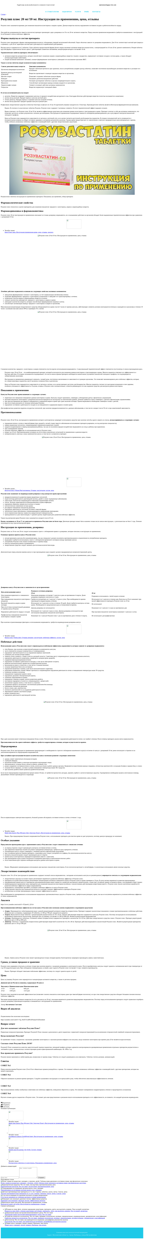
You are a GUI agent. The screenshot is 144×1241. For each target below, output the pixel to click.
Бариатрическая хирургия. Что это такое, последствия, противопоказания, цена (27, 1186)
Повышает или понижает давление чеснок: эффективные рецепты (23, 1200)
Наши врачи (67, 12)
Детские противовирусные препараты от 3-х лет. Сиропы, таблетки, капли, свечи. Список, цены (33, 1193)
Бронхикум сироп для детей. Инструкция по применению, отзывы (23, 1204)
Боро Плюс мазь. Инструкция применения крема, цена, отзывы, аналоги (29, 232)
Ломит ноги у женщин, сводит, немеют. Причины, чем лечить (25, 1225)
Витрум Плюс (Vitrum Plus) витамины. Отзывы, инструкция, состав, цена (29, 490)
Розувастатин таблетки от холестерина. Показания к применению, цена (33, 1163)
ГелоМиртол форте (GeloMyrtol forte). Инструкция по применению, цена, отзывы (36, 1136)
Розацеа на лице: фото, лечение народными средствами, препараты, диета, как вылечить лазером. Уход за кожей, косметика (46, 1211)
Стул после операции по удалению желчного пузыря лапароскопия (23, 1197)
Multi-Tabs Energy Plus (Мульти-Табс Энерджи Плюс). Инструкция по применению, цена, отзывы (37, 833)
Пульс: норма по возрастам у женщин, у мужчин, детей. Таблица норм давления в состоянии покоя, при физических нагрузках (43, 1183)
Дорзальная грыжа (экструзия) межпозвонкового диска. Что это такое (28, 1214)
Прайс (86, 12)
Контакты (96, 12)
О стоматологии (52, 12)
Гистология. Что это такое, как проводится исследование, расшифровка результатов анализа (35, 1221)
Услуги (78, 12)
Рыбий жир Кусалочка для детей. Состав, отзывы (25, 1150)
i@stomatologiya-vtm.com (107, 5)
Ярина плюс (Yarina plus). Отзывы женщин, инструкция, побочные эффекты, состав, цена (35, 637)
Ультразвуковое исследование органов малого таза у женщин (21, 1190)
